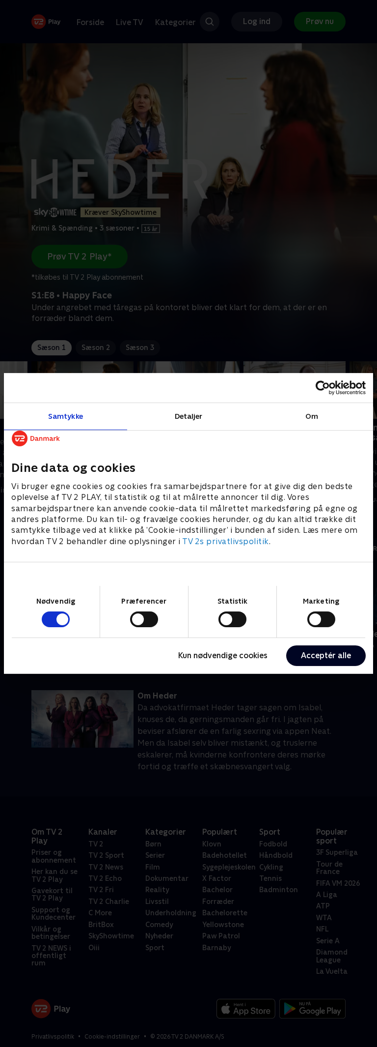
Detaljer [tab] (189, 416)
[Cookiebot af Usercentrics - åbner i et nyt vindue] (323, 387)
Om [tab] (311, 416)
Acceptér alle (326, 655)
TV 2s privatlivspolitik (225, 541)
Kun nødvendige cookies (223, 655)
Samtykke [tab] (65, 416)
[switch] (144, 619)
